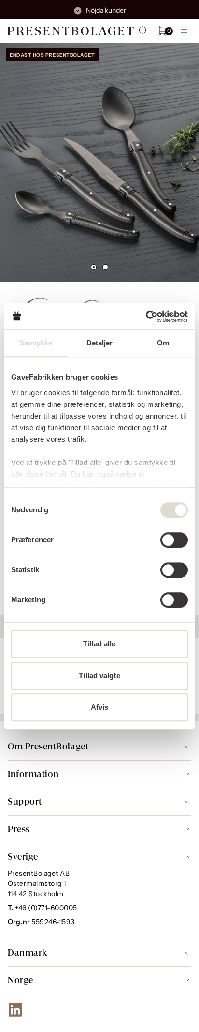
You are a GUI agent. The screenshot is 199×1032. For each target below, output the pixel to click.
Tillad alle (99, 644)
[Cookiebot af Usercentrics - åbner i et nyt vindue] (145, 316)
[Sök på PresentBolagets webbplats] (143, 31)
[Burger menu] (184, 31)
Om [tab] (163, 343)
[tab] (94, 267)
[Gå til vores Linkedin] (15, 1009)
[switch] (174, 540)
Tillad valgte (99, 676)
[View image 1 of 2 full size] (99, 162)
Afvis (100, 707)
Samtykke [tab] (36, 343)
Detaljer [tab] (99, 343)
